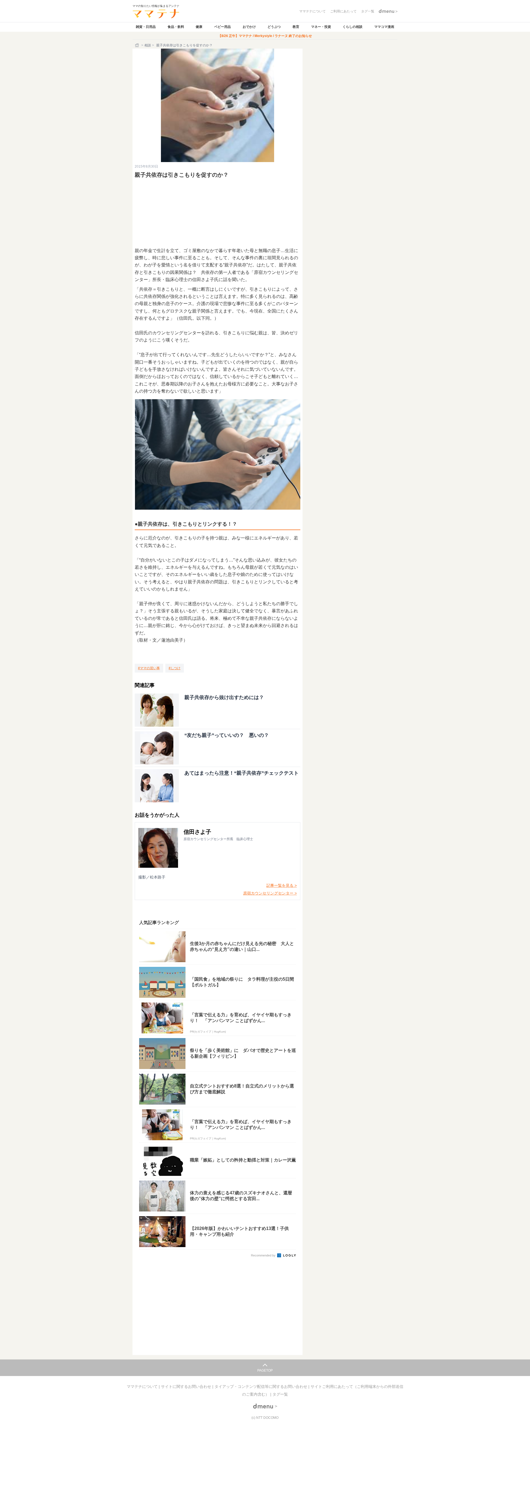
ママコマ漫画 (384, 27)
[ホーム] (137, 45)
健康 (199, 27)
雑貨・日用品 (146, 27)
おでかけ (249, 27)
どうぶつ (274, 27)
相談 (147, 45)
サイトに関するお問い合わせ (186, 1386)
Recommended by (263, 1255)
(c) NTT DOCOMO (265, 1418)
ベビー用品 (222, 27)
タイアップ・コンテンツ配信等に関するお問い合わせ (261, 1386)
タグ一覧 (280, 1394)
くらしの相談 (352, 27)
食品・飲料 (176, 27)
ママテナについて (143, 1386)
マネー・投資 (321, 27)
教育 (296, 27)
